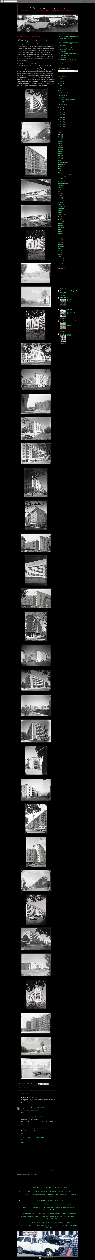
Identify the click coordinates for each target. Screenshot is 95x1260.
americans (60, 164)
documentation (62, 183)
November (64, 93)
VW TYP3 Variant (64, 298)
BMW (59, 170)
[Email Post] (38, 1083)
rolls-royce (60, 238)
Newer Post (20, 1170)
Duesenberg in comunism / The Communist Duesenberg (49, 1191)
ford (59, 191)
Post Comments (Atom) (30, 1174)
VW (59, 256)
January (63, 104)
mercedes (60, 200)
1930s (59, 141)
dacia (59, 179)
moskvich (46, 1085)
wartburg (60, 259)
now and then (61, 214)
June (62, 97)
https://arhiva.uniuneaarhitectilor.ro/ (37, 41)
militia (59, 202)
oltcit (59, 217)
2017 (61, 110)
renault (59, 235)
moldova (60, 204)
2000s (59, 158)
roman (59, 240)
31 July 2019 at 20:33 (34, 1097)
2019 (61, 90)
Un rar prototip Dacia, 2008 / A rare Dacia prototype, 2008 (49, 1204)
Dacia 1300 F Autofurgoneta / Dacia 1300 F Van (49, 1187)
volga (59, 254)
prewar (59, 229)
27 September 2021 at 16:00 (36, 1138)
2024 (61, 78)
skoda (19, 1087)
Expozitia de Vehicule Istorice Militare (71, 312)
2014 (61, 117)
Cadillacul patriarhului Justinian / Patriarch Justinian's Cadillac (49, 1213)
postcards (60, 227)
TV (22, 1087)
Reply (22, 1103)
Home (36, 1170)
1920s (59, 139)
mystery (60, 210)
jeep (59, 195)
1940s (59, 143)
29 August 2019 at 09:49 (35, 1117)
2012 (61, 122)
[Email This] (41, 1084)
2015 (61, 114)
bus (59, 172)
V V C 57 (62, 294)
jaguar (59, 193)
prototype (60, 231)
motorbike (60, 208)
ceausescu (61, 177)
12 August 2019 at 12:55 (37, 1108)
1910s (59, 137)
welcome (60, 261)
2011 (61, 124)
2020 (61, 88)
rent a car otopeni (26, 1129)
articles (60, 168)
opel (59, 219)
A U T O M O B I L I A (66, 309)
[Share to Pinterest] (48, 1084)
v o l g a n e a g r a (47, 7)
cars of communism (36, 1085)
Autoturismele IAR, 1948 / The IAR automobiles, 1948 (49, 1222)
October (63, 95)
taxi (59, 248)
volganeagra (24, 1108)
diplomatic (60, 181)
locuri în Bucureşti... (65, 334)
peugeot (60, 221)
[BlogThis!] (43, 1084)
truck (59, 250)
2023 (61, 81)
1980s (59, 153)
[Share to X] (45, 1084)
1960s (27, 1085)
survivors (60, 246)
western (26, 1087)
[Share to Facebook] (47, 1084)
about (59, 160)
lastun (59, 198)
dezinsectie (24, 1138)
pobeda (51, 1085)
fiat (58, 189)
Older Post (52, 1170)
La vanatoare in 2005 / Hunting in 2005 (49, 1200)
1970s (59, 149)
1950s (23, 1085)
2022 (61, 83)
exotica (60, 185)
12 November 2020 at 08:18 (39, 1129)
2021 (61, 86)
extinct (59, 187)
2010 (61, 126)
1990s (59, 156)
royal (59, 242)
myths (59, 212)
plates (59, 223)
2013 (61, 119)
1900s (59, 135)
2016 (61, 112)
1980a (59, 151)
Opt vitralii (69, 335)
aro (58, 166)
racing (59, 233)
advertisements (62, 162)
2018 (61, 107)
